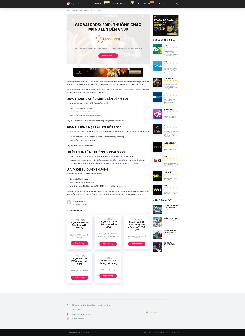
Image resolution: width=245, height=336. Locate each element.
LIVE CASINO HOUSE (171, 143)
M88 (165, 157)
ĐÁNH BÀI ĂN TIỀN (118, 4)
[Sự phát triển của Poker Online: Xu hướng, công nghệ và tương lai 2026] (157, 239)
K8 (164, 125)
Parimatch (167, 172)
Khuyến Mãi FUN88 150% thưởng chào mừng (108, 224)
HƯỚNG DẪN (160, 4)
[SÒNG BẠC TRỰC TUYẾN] (75, 3)
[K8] (157, 133)
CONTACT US (174, 332)
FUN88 (166, 62)
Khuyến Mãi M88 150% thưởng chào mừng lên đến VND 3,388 (137, 226)
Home (68, 10)
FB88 (165, 45)
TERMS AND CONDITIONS (161, 332)
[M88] (157, 165)
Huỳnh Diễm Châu (80, 202)
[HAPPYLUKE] (157, 118)
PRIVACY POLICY (147, 332)
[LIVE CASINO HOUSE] (157, 151)
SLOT (138, 4)
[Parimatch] (157, 180)
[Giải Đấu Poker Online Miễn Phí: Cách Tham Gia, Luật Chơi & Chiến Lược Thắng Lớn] (157, 251)
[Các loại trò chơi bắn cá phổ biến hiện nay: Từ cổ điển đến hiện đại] (157, 214)
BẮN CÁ (130, 4)
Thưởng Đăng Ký (108, 21)
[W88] (157, 194)
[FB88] (157, 53)
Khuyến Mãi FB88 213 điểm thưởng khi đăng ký (79, 225)
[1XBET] (157, 101)
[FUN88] (157, 70)
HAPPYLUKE (168, 110)
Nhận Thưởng (107, 56)
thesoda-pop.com (78, 319)
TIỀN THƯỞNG (148, 4)
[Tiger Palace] (157, 87)
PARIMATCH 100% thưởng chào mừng (108, 262)
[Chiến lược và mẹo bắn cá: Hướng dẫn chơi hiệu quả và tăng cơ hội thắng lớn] (157, 226)
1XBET (166, 93)
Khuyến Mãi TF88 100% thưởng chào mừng (79, 261)
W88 (165, 186)
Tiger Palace (168, 78)
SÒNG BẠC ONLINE (101, 4)
